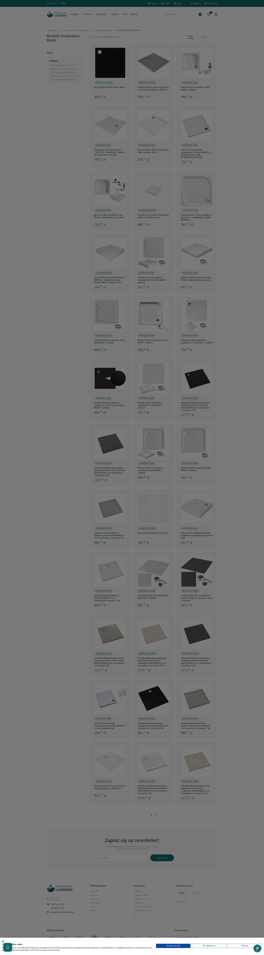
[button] (7, 947)
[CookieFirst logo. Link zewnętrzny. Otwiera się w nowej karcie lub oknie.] (3, 941)
